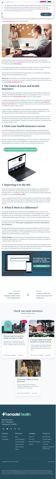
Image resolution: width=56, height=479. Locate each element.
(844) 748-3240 (46, 437)
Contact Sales (46, 442)
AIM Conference (19, 447)
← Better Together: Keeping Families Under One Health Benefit (12, 295)
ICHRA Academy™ (20, 439)
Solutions (5, 433)
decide (32, 212)
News (16, 449)
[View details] (3, 428)
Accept (46, 14)
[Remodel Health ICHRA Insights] (28, 295)
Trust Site (45, 444)
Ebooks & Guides (19, 442)
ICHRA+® (4, 437)
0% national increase (20, 96)
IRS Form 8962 (21, 194)
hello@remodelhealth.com (14, 82)
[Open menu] (53, 2)
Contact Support (46, 439)
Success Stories (19, 444)
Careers (31, 444)
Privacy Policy (30, 10)
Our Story (31, 439)
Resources (18, 433)
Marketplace (18, 64)
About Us (31, 437)
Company (32, 433)
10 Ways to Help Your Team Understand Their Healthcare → (44, 295)
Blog (16, 437)
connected (20, 62)
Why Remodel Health (34, 442)
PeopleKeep (5, 439)
